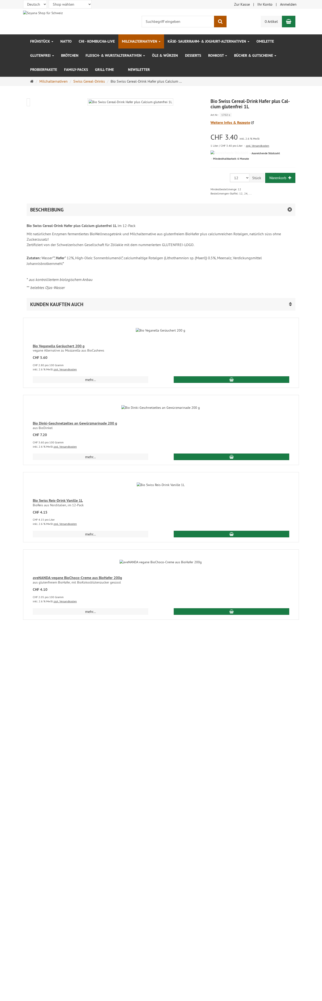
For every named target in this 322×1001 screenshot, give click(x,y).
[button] (161, 304)
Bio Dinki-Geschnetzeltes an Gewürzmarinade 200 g (75, 423)
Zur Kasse (242, 4)
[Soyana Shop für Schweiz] (43, 12)
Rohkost (216, 55)
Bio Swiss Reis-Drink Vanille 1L (58, 500)
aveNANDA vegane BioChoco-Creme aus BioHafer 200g (77, 577)
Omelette (265, 41)
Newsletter (139, 69)
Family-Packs (76, 69)
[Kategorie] (120, 67)
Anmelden (288, 4)
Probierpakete (43, 69)
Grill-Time (104, 69)
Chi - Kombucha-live (97, 41)
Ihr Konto (264, 4)
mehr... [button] (90, 379)
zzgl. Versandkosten (257, 145)
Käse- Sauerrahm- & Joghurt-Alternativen (207, 41)
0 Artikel (271, 21)
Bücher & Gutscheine (254, 55)
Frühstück (40, 41)
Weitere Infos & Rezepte (230, 122)
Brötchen (69, 55)
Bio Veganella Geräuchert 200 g (59, 346)
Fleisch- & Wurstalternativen (114, 55)
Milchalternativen (140, 41)
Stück (256, 177)
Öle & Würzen (165, 55)
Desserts (193, 55)
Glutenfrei (41, 55)
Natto (66, 41)
